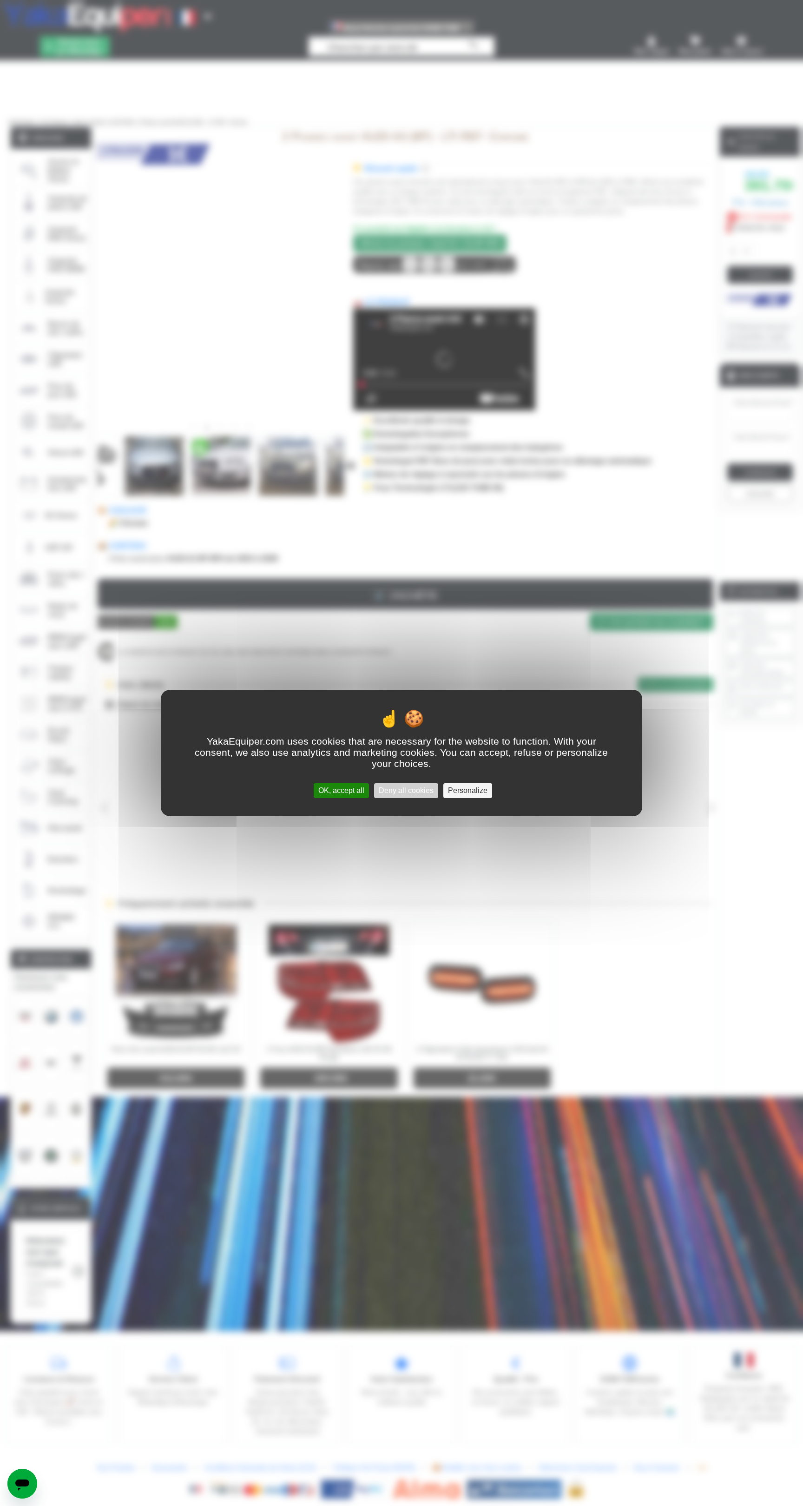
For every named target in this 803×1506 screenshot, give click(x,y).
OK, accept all (341, 790)
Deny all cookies (406, 790)
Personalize (467, 790)
